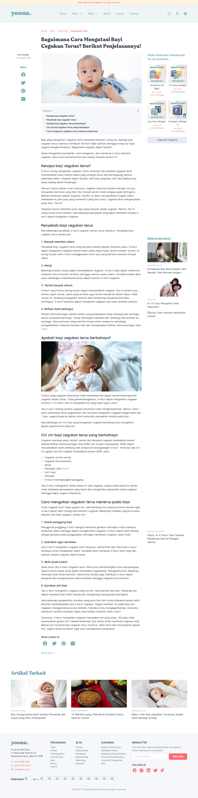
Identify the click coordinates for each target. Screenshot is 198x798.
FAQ (103, 763)
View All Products (167, 140)
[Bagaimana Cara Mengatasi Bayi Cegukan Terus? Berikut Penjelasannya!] (23, 99)
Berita (54, 763)
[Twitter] (155, 770)
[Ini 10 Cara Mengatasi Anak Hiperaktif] (167, 286)
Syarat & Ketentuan (111, 747)
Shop (75, 13)
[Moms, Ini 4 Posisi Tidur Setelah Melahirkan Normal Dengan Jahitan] (167, 419)
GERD (44, 329)
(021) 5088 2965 (22, 762)
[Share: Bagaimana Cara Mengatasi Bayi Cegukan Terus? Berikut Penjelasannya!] (23, 75)
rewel (65, 468)
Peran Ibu (151, 299)
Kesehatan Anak (79, 31)
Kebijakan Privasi (109, 750)
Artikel (54, 750)
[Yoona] (21, 14)
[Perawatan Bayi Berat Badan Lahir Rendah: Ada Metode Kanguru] (167, 252)
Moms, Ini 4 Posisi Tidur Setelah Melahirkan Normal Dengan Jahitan (165, 539)
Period (79, 747)
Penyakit (80, 763)
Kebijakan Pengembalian (113, 754)
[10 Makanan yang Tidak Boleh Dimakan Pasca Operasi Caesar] (99, 693)
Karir (53, 760)
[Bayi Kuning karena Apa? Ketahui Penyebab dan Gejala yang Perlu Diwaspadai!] (39, 693)
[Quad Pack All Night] (156, 73)
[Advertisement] (167, 192)
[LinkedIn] (148, 770)
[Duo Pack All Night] (156, 110)
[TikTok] (162, 770)
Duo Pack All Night (157, 121)
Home (63, 13)
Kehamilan (81, 754)
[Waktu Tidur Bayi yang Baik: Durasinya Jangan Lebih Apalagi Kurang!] (159, 693)
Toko (53, 747)
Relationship (82, 757)
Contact (134, 13)
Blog (90, 13)
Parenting (63, 31)
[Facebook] (134, 770)
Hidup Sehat (82, 750)
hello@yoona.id (22, 769)
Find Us (54, 767)
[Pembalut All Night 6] (177, 110)
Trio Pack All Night (178, 85)
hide (138, 111)
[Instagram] (141, 770)
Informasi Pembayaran (112, 757)
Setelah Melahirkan (156, 531)
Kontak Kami (57, 757)
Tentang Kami (58, 754)
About (107, 13)
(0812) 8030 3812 (22, 765)
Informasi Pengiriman (111, 760)
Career (120, 13)
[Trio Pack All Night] (177, 73)
